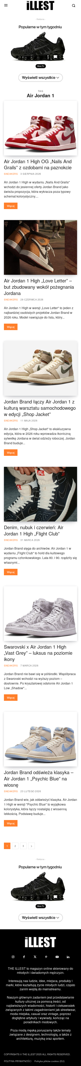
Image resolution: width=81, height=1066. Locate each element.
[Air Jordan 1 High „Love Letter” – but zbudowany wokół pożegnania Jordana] (40, 247)
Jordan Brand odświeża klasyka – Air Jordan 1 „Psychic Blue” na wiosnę (38, 778)
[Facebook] (24, 957)
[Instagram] (13, 957)
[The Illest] (40, 5)
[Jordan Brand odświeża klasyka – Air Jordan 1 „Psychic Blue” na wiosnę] (40, 739)
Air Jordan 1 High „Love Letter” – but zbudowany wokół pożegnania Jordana (39, 286)
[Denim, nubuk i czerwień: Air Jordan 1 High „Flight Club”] (40, 494)
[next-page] (31, 846)
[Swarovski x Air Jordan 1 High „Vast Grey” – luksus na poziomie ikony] (40, 613)
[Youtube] (57, 957)
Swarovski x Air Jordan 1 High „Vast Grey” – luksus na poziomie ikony (38, 653)
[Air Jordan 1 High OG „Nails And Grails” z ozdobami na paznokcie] (40, 128)
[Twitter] (35, 957)
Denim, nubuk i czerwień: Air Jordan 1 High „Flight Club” (33, 530)
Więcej (11, 206)
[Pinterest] (46, 957)
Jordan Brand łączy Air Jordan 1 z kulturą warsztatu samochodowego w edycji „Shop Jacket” (40, 407)
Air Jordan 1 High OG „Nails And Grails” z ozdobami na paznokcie (38, 164)
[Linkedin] (68, 957)
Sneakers (11, 173)
